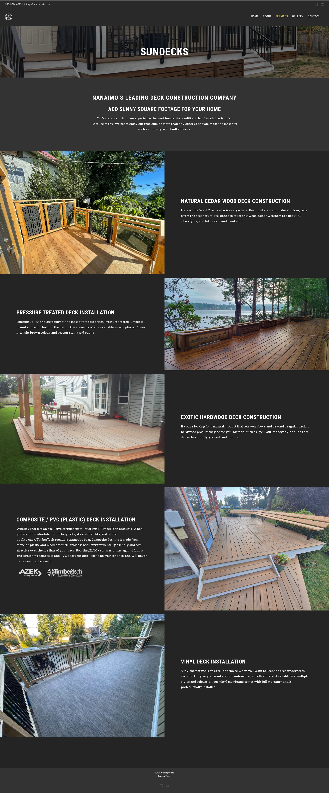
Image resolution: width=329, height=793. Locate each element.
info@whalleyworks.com (37, 4)
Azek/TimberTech (105, 529)
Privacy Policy (164, 776)
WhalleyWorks (167, 773)
